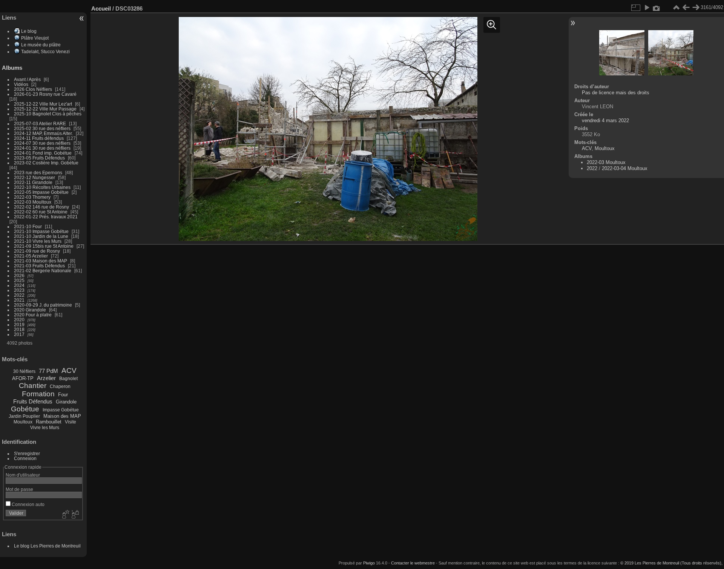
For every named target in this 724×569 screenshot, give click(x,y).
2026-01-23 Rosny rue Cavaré (45, 94)
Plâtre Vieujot (35, 37)
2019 (19, 324)
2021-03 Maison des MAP (40, 260)
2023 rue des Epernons (38, 172)
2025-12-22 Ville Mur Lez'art (43, 103)
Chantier (32, 386)
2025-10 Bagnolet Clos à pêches (47, 113)
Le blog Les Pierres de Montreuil (47, 545)
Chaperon (60, 386)
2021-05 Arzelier (31, 255)
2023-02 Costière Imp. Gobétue (46, 162)
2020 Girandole (30, 309)
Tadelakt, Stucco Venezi (45, 51)
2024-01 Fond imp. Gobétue (43, 152)
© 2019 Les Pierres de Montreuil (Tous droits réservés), (671, 563)
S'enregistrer (27, 453)
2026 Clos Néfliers (33, 89)
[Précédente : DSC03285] (686, 7)
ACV (69, 370)
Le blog (29, 31)
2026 (19, 275)
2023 (19, 290)
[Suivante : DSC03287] (696, 7)
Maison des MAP (62, 416)
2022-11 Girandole (33, 182)
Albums (12, 67)
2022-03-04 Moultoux (624, 168)
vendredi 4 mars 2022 (605, 120)
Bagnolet (68, 378)
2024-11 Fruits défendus (39, 138)
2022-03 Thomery (32, 197)
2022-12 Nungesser (34, 177)
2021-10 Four (28, 226)
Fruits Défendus (32, 401)
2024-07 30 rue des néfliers (42, 143)
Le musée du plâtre (41, 44)
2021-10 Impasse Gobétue (41, 231)
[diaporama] (647, 7)
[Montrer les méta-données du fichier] (656, 7)
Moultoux (23, 422)
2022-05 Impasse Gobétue (41, 192)
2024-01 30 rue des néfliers (43, 148)
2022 (19, 295)
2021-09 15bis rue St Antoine (44, 246)
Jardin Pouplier (24, 416)
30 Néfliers (24, 371)
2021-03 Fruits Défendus (39, 265)
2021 (19, 300)
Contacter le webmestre (413, 563)
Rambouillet (48, 422)
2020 (19, 319)
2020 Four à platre (33, 314)
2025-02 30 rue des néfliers (42, 128)
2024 (19, 285)
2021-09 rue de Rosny (37, 250)
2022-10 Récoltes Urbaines (42, 187)
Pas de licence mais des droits (615, 92)
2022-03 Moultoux (32, 201)
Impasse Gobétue (61, 410)
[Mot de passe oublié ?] (75, 515)
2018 (19, 329)
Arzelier (46, 378)
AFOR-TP (23, 378)
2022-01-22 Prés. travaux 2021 (46, 216)
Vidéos (21, 84)
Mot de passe (19, 489)
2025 (19, 280)
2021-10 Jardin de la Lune (41, 236)
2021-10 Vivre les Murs (37, 241)
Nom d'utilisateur (23, 474)
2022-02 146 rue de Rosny (41, 206)
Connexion (25, 458)
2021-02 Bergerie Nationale (42, 270)
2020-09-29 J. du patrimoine (43, 304)
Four (63, 394)
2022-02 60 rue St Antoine (40, 211)
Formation (38, 394)
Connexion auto (27, 504)
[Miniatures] (676, 7)
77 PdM (48, 371)
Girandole (66, 402)
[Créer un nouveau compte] (65, 515)
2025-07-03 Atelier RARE (40, 123)
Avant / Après (27, 79)
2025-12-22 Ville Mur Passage (45, 108)
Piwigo (369, 563)
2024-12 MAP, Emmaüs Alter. (43, 133)
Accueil (101, 8)
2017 (19, 334)
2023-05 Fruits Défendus (39, 157)
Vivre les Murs (44, 427)
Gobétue (25, 409)
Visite (70, 422)
